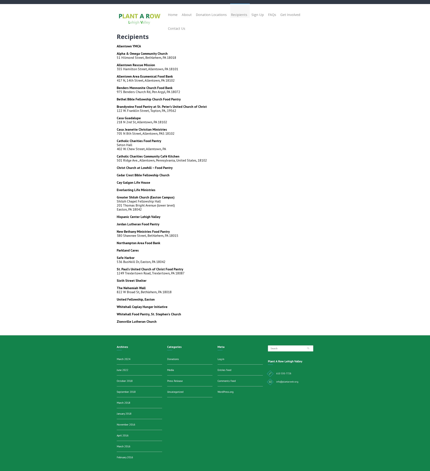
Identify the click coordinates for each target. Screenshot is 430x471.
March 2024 (123, 359)
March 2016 (123, 446)
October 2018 (125, 381)
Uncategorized (175, 391)
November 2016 (126, 424)
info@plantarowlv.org (287, 381)
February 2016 (125, 457)
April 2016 (122, 435)
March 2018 (123, 402)
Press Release (175, 381)
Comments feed (227, 381)
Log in (221, 359)
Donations (173, 359)
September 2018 (126, 391)
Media (170, 370)
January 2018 (124, 413)
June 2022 (122, 370)
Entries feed (224, 370)
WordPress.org (225, 391)
